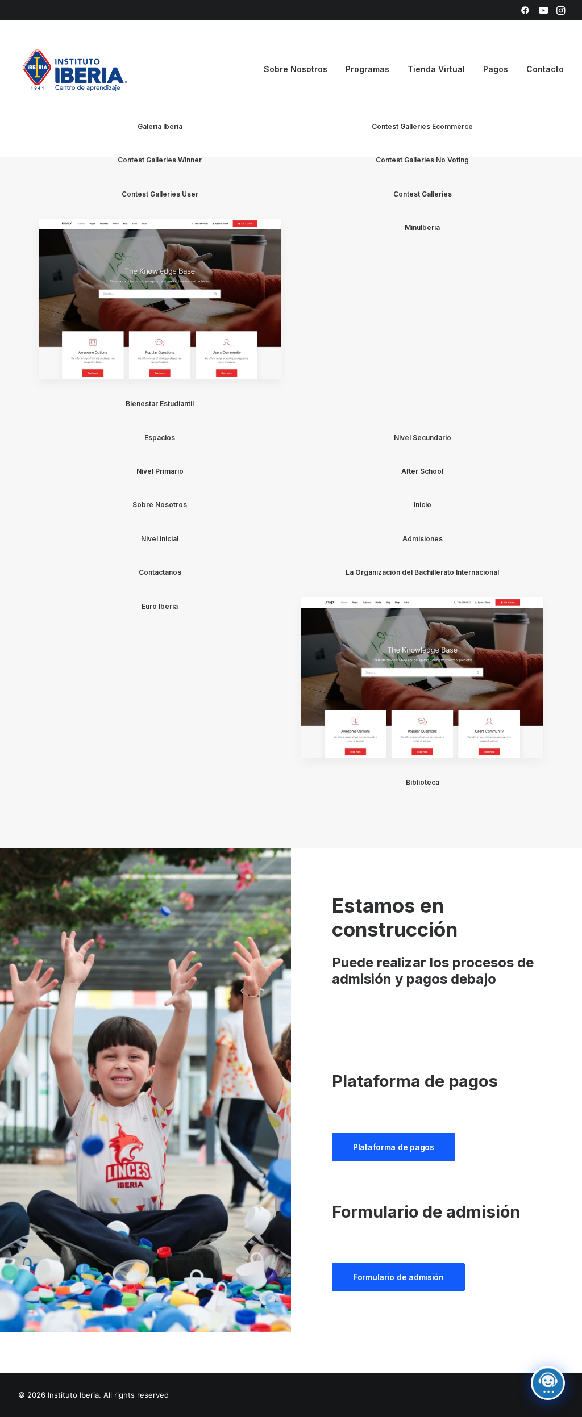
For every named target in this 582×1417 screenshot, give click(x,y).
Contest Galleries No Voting (422, 160)
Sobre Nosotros (159, 504)
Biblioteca (422, 782)
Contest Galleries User (160, 194)
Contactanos (160, 572)
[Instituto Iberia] (75, 69)
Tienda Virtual (436, 69)
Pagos (495, 69)
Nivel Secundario (422, 437)
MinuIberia (422, 227)
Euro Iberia (160, 606)
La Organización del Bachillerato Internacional (422, 572)
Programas (367, 69)
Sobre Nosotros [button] (295, 69)
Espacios (159, 437)
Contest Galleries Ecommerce (422, 126)
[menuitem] (525, 10)
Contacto (545, 69)
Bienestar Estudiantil (160, 403)
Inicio (422, 504)
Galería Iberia (160, 126)
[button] (525, 10)
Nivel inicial (159, 538)
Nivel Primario (160, 471)
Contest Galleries (422, 194)
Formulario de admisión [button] (398, 1277)
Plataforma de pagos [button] (393, 1147)
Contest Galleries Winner (160, 160)
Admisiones (422, 538)
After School (422, 471)
